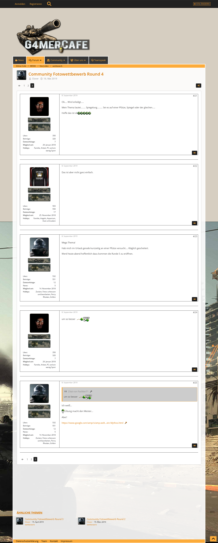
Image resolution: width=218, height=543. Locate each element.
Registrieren (36, 3)
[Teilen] (198, 85)
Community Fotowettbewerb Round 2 (106, 519)
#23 (195, 236)
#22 (195, 165)
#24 (195, 312)
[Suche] (49, 4)
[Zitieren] (194, 153)
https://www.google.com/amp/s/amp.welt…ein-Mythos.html (92, 422)
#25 (195, 382)
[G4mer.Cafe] (109, 13)
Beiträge (26, 138)
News (25, 285)
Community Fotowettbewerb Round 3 (44, 519)
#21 (195, 95)
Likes (25, 135)
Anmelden (20, 3)
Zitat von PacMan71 (78, 391)
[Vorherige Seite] (19, 85)
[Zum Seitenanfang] (213, 539)
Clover (27, 522)
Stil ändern (203, 3)
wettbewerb (30, 524)
